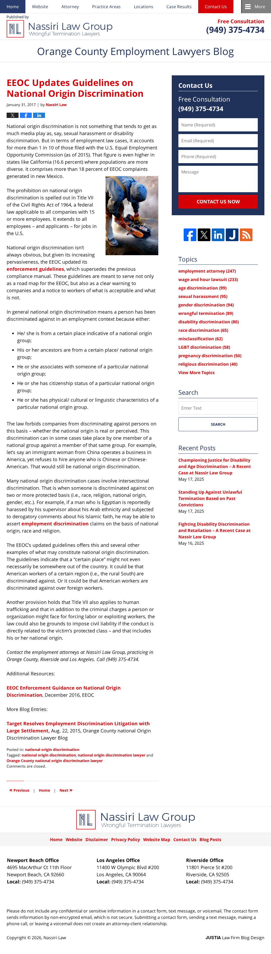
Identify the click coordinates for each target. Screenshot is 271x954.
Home (13, 7)
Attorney (70, 7)
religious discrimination (207, 364)
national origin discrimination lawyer (111, 755)
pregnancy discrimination (209, 356)
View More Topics (196, 372)
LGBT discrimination (204, 347)
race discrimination (203, 330)
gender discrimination (206, 305)
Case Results (179, 7)
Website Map (156, 839)
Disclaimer (96, 839)
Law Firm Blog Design (235, 938)
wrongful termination (205, 313)
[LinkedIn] (218, 234)
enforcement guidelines (35, 269)
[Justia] (232, 234)
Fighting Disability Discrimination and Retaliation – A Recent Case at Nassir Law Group (214, 530)
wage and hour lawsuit (208, 279)
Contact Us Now (218, 201)
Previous (19, 789)
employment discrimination (55, 523)
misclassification (200, 339)
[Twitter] (204, 234)
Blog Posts (210, 839)
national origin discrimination (52, 749)
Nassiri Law (54, 938)
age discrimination (202, 288)
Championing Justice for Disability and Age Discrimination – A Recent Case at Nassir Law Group (214, 466)
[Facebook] (190, 234)
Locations (143, 7)
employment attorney (207, 271)
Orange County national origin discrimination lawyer (55, 760)
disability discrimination (208, 322)
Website (40, 7)
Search (218, 424)
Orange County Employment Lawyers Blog (59, 26)
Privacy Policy (125, 839)
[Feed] (246, 234)
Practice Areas (106, 7)
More (260, 7)
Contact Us (216, 7)
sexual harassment (202, 296)
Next (66, 789)
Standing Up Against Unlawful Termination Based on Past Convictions (210, 498)
